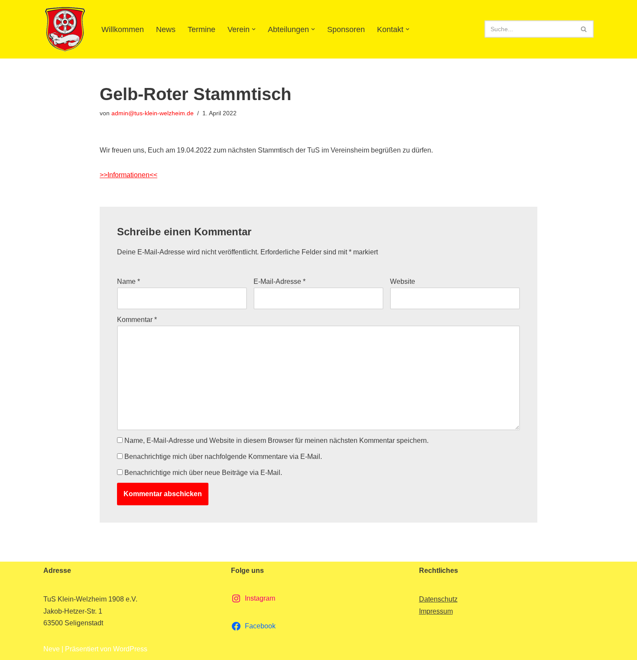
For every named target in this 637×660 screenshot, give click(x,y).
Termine (201, 29)
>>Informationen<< (128, 175)
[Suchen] (584, 29)
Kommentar (137, 319)
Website (402, 281)
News (166, 29)
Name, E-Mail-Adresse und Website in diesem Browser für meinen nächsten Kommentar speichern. (276, 440)
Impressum (436, 611)
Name (128, 281)
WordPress (130, 649)
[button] (254, 29)
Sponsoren (346, 29)
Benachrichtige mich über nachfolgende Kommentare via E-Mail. (223, 456)
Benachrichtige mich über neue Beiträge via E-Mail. (203, 472)
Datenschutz (438, 599)
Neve (51, 649)
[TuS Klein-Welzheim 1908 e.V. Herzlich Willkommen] (65, 29)
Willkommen (122, 29)
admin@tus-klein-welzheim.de (152, 113)
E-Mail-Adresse (280, 281)
